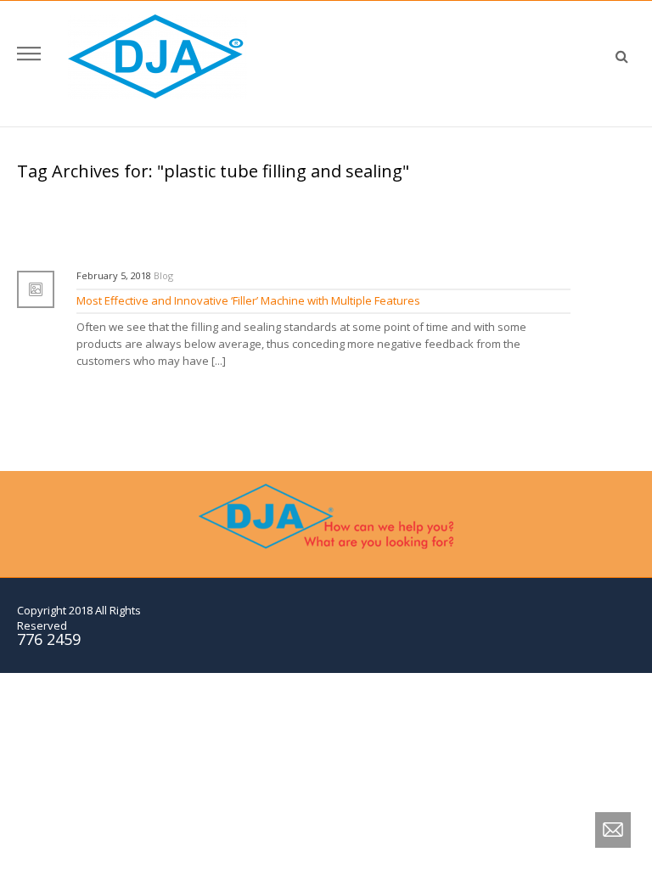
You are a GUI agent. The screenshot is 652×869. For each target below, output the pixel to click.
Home (374, 189)
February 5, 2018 (113, 275)
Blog (163, 275)
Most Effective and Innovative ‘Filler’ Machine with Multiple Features (248, 300)
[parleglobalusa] (157, 56)
